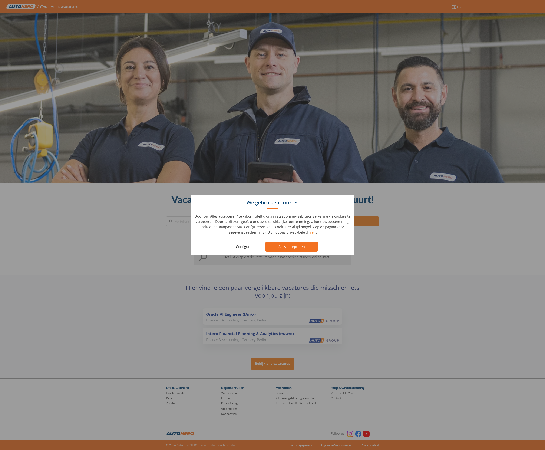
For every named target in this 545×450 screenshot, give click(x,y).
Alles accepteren (291, 246)
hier (312, 232)
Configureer (245, 246)
